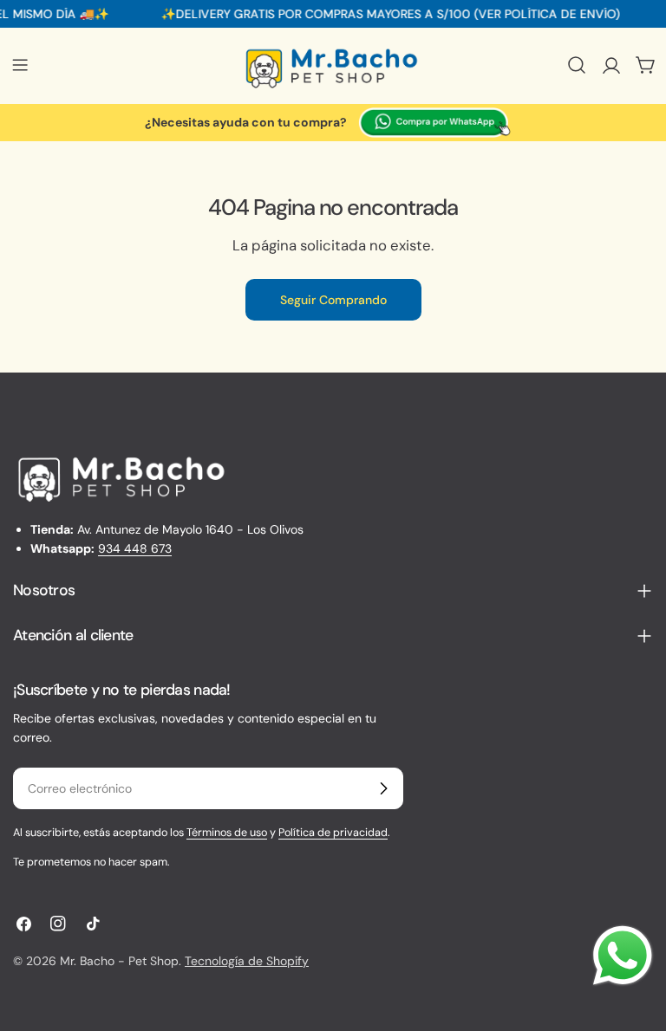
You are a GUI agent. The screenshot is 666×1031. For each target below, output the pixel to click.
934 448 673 (135, 548)
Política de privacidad (333, 833)
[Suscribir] (383, 788)
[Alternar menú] (20, 65)
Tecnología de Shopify (247, 961)
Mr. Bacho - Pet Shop (119, 961)
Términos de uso (226, 833)
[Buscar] (576, 65)
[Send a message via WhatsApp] (622, 955)
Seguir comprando (333, 300)
